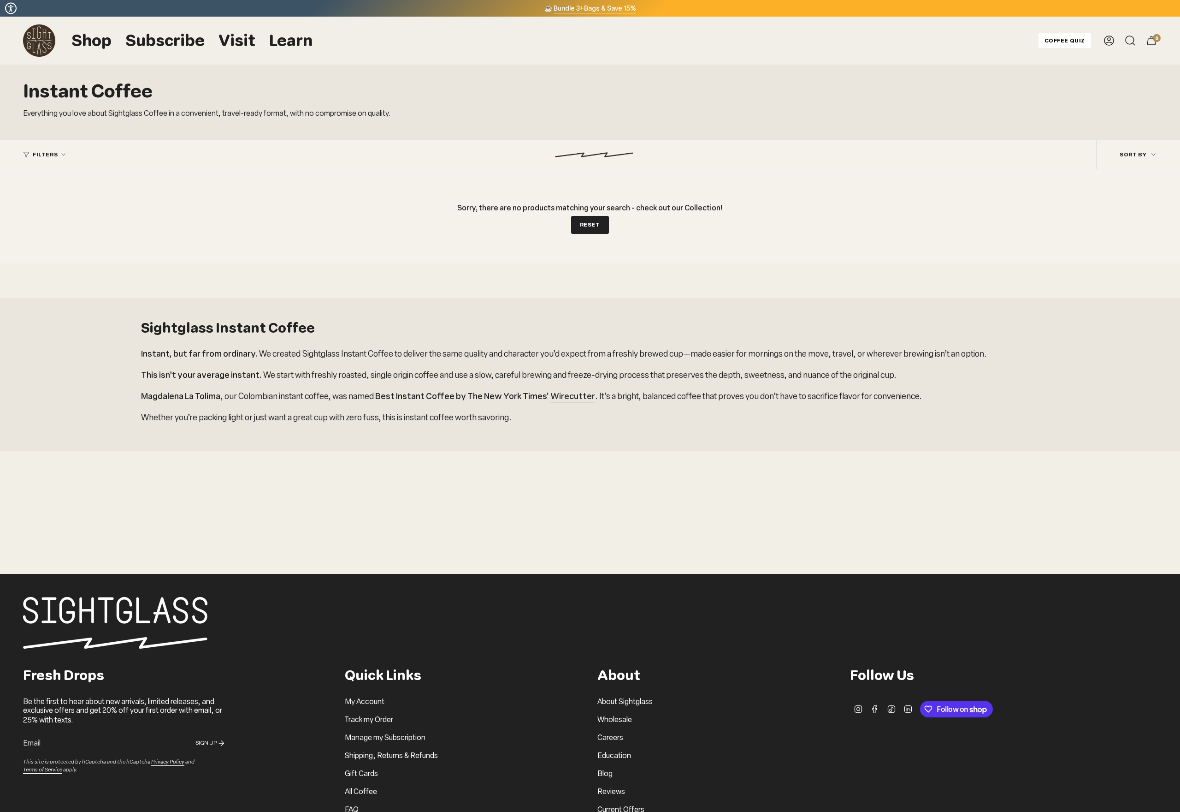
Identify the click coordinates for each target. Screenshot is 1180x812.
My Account (364, 701)
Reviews (611, 791)
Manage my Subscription (385, 737)
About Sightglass (625, 701)
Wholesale (614, 719)
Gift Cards (361, 773)
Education (614, 755)
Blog (605, 773)
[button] (91, 41)
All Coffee (361, 791)
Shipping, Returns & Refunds (391, 755)
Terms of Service (42, 769)
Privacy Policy (167, 761)
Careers (610, 737)
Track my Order (369, 719)
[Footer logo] (115, 623)
